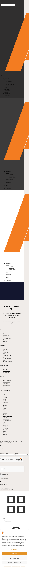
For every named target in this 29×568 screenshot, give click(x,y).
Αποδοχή (14, 553)
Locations (5, 400)
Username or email (4, 453)
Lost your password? (4, 478)
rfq (3, 403)
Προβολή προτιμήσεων (14, 562)
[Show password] (27, 455)
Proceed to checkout (4, 488)
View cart (11, 489)
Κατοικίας (5, 369)
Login (2, 475)
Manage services (14, 549)
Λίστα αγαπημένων (7, 338)
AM (10, 442)
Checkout (5, 396)
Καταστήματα (6, 336)
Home (4, 399)
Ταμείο (4, 431)
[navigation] (14, 485)
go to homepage (11, 325)
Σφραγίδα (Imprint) (7, 361)
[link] (1, 6)
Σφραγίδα (23, 566)
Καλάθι (4, 414)
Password (17, 453)
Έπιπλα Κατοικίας (7, 380)
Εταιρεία (5, 413)
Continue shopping (4, 489)
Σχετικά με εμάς (6, 333)
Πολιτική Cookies (7, 566)
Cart (4, 394)
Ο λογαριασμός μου (7, 416)
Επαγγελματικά (6, 371)
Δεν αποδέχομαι (14, 558)
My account (5, 402)
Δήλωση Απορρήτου (16, 566)
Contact (5, 397)
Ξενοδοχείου (6, 372)
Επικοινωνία (6, 335)
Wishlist (5, 405)
